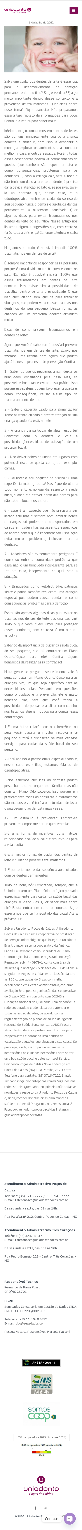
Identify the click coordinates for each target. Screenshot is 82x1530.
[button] (74, 10)
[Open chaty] (70, 1519)
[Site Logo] (17, 10)
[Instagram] (45, 1508)
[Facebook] (35, 1508)
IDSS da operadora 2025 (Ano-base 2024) (41, 1437)
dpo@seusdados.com (30, 1323)
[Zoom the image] (41, 1376)
